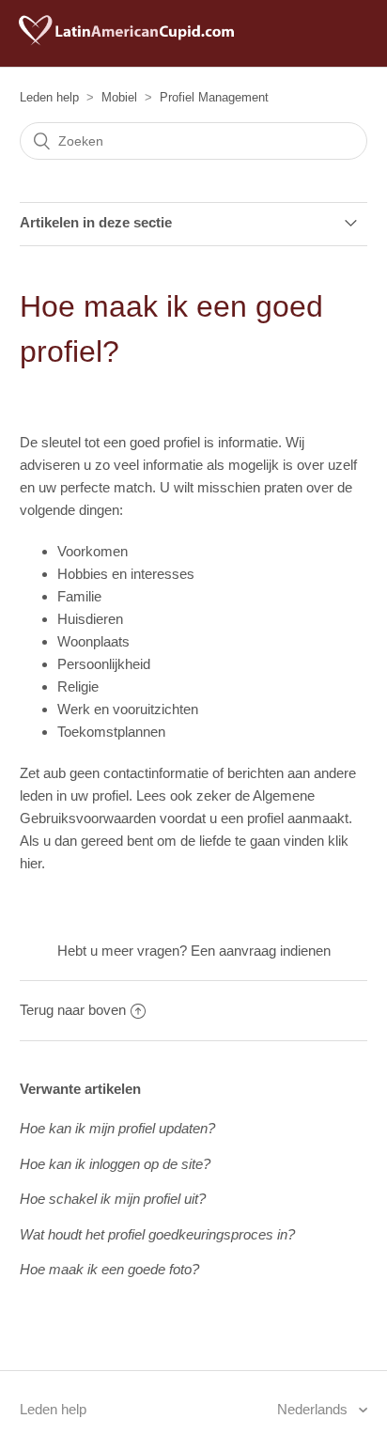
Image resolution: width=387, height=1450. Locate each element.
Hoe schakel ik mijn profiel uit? (113, 1199)
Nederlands (314, 1409)
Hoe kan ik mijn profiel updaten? (117, 1128)
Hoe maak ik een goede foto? (109, 1269)
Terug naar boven (73, 1010)
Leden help (49, 97)
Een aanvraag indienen (261, 951)
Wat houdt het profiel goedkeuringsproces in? (157, 1234)
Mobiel (119, 97)
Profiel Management (214, 97)
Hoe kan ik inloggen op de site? (115, 1164)
